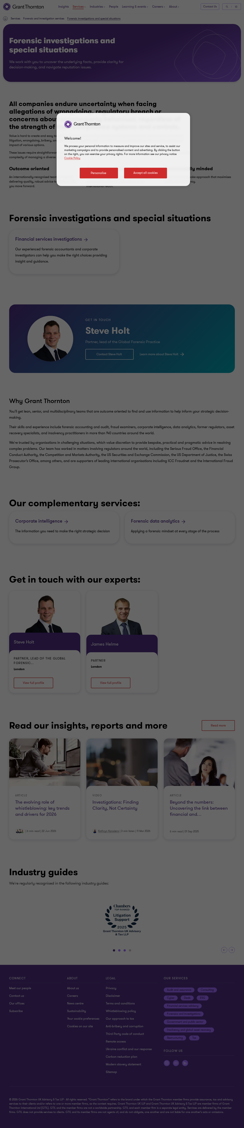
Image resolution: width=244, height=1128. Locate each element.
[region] (123, 149)
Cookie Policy (72, 158)
